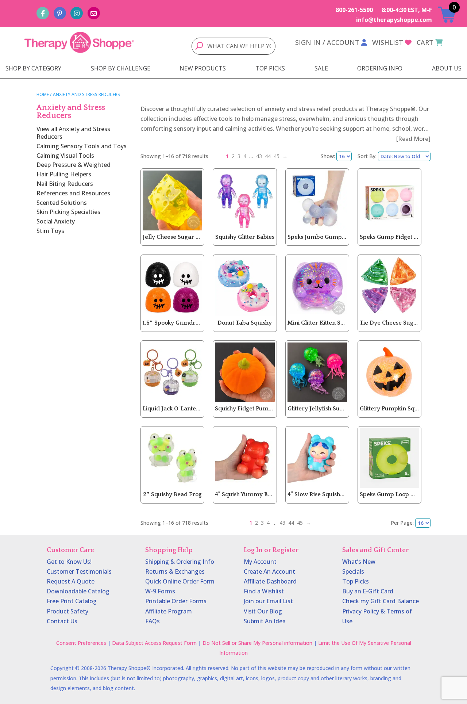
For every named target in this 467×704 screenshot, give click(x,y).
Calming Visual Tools (65, 156)
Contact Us (62, 621)
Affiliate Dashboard (270, 581)
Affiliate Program (168, 611)
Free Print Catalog (72, 601)
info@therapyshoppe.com (394, 20)
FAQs (152, 621)
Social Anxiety (55, 221)
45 (276, 156)
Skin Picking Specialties (68, 212)
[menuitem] (33, 68)
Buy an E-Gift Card (367, 591)
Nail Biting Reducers (64, 184)
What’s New (358, 562)
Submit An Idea (265, 621)
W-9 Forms (160, 591)
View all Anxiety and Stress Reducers (73, 133)
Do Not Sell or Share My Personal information (257, 642)
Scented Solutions (61, 203)
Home (42, 94)
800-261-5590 (354, 10)
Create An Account (269, 571)
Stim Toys (50, 231)
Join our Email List (268, 601)
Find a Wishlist (264, 591)
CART (425, 42)
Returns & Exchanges (175, 571)
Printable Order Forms (176, 601)
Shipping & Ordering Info (179, 562)
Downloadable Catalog (78, 591)
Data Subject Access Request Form (154, 642)
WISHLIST (387, 42)
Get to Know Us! (69, 562)
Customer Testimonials (79, 571)
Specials (353, 571)
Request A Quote (70, 581)
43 (259, 156)
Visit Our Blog (263, 611)
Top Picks (355, 581)
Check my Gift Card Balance (380, 601)
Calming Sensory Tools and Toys (81, 146)
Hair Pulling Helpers (63, 174)
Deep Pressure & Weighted (73, 165)
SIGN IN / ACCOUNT (327, 42)
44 (268, 156)
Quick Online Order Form (180, 581)
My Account (260, 562)
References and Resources (73, 193)
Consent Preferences (81, 642)
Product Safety (67, 611)
